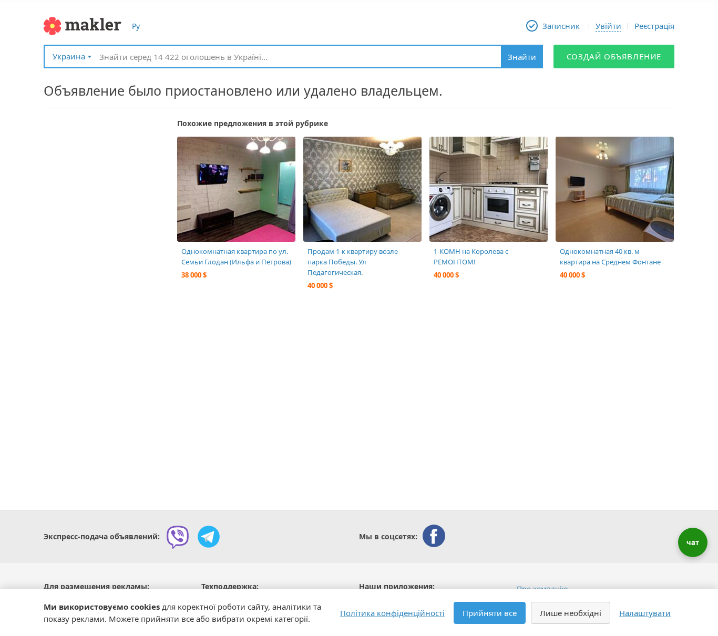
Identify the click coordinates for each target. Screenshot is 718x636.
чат (692, 542)
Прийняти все (490, 613)
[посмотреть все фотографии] (190, 150)
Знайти (522, 57)
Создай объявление (614, 56)
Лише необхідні (570, 613)
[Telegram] (209, 537)
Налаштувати (645, 613)
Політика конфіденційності (392, 613)
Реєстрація (654, 25)
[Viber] (178, 537)
